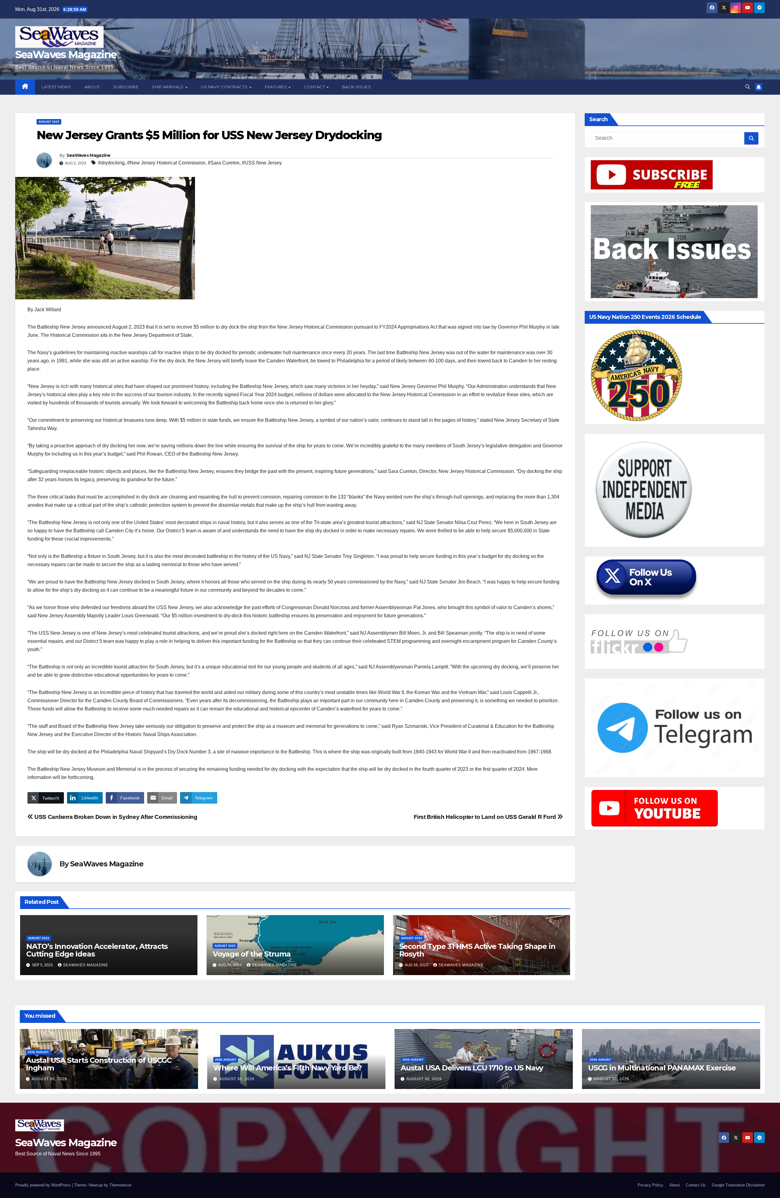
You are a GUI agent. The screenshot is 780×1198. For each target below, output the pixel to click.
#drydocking (111, 162)
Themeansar (120, 1185)
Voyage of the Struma (252, 954)
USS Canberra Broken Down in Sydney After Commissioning (115, 817)
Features (276, 86)
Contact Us (696, 1185)
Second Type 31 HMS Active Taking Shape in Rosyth (477, 950)
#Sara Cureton (223, 162)
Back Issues (356, 86)
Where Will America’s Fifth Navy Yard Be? (287, 1067)
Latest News (56, 86)
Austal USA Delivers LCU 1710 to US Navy (472, 1067)
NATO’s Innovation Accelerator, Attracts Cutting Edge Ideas (97, 950)
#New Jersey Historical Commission (166, 162)
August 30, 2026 (49, 1079)
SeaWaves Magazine (65, 54)
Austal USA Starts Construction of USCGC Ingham (99, 1064)
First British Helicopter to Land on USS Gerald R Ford (485, 817)
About (92, 86)
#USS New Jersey (262, 162)
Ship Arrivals (168, 86)
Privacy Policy (650, 1185)
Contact (315, 86)
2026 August (38, 1052)
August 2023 (48, 121)
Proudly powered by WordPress (43, 1185)
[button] (747, 87)
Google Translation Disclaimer (738, 1185)
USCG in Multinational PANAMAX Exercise (662, 1067)
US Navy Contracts (225, 86)
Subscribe (126, 86)
